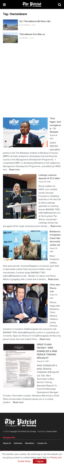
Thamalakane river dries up (32, 34)
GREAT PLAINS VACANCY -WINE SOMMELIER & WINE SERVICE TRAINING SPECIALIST (47, 351)
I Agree (39, 461)
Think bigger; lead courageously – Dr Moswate (55, 125)
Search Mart (52, 431)
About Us (7, 443)
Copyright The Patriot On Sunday (22, 431)
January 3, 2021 (27, 38)
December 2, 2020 (28, 25)
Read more (14, 169)
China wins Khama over (55, 288)
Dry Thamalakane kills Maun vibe (34, 21)
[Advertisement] (32, 80)
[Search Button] (59, 4)
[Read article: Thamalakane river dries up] (10, 37)
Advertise (18, 443)
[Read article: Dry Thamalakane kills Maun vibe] (10, 25)
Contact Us (42, 443)
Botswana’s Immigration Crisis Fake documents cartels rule (55, 238)
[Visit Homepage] (32, 4)
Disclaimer (29, 443)
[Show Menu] (4, 4)
